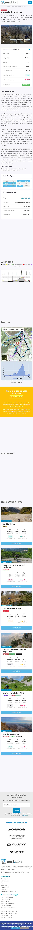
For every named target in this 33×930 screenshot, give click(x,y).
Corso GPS (4, 885)
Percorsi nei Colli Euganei (7, 903)
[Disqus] (16, 477)
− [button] (29, 357)
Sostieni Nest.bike (5, 881)
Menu (30, 2)
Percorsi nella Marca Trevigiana (9, 911)
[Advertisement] (16, 241)
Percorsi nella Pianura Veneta (9, 913)
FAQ (2, 883)
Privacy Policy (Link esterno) (8, 891)
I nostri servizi (4, 887)
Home (8, 6)
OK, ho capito (15, 927)
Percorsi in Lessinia (6, 905)
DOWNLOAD (26, 84)
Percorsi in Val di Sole (6, 915)
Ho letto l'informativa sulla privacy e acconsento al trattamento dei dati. (19, 814)
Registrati (16, 810)
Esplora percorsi (14, 6)
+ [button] (29, 355)
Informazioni (24, 927)
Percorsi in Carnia (5, 901)
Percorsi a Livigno (5, 899)
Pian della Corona (22, 6)
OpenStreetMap (15, 360)
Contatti (3, 889)
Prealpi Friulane (25, 198)
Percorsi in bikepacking (7, 917)
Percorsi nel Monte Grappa (8, 908)
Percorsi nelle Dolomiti (7, 897)
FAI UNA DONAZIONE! (16, 397)
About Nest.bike (5, 879)
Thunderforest (28, 360)
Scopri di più (24, 815)
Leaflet (4, 360)
